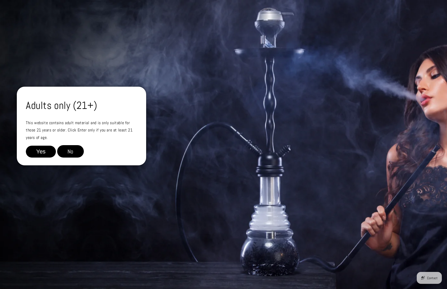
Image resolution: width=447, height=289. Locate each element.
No (70, 151)
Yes (41, 151)
